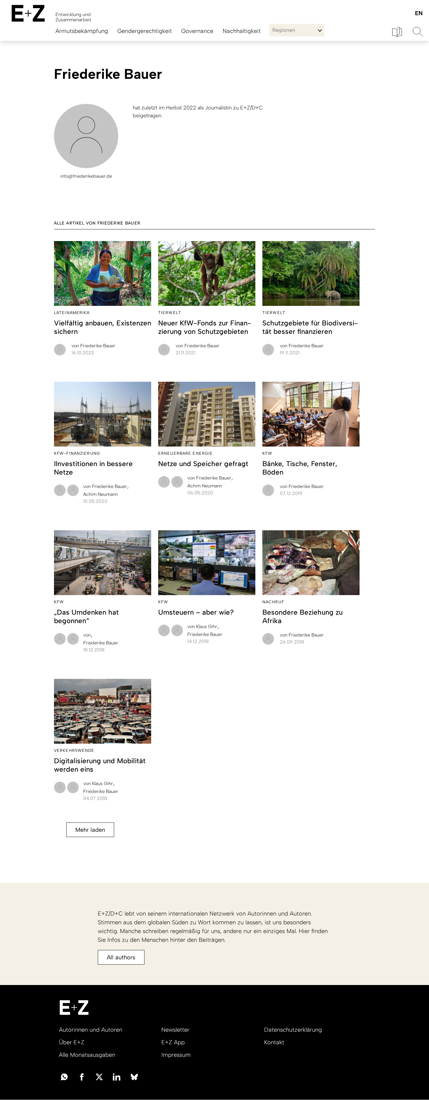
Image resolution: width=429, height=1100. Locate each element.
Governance (197, 30)
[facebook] (81, 1076)
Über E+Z (71, 1042)
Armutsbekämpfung (81, 30)
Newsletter (175, 1029)
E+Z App (173, 1042)
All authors (121, 957)
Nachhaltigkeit (242, 30)
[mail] (64, 1076)
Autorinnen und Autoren (90, 1029)
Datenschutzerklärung (293, 1029)
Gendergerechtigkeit (144, 30)
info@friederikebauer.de (86, 176)
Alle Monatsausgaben (87, 1054)
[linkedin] (116, 1076)
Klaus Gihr (202, 626)
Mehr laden (90, 829)
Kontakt (274, 1042)
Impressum (176, 1054)
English (418, 13)
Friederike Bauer (93, 345)
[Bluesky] (134, 1076)
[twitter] (99, 1076)
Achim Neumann (100, 494)
